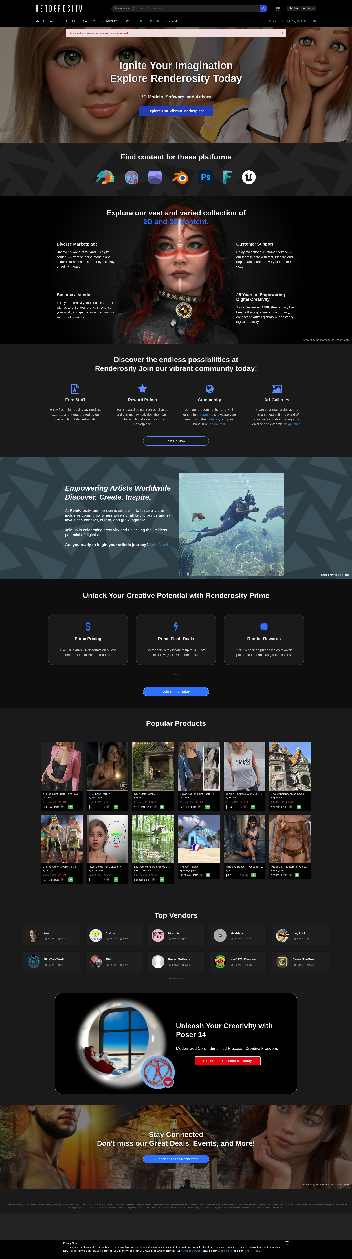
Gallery (89, 21)
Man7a (49, 870)
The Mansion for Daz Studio (288, 793)
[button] (174, 674)
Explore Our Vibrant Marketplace (176, 111)
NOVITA (173, 933)
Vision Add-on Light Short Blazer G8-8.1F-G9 (207, 793)
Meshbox (236, 933)
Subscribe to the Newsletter (176, 1159)
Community (108, 21)
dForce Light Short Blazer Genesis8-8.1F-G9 (69, 793)
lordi (346, 574)
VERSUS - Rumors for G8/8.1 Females (294, 866)
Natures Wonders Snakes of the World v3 (159, 866)
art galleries (291, 424)
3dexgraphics (190, 870)
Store (63, 938)
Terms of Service (190, 1250)
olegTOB (299, 933)
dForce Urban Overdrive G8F (60, 866)
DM (139, 797)
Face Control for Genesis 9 (105, 866)
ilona (231, 870)
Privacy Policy (251, 1250)
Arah (47, 933)
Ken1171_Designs (243, 959)
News (126, 21)
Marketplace (45, 21)
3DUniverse (98, 870)
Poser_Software (179, 959)
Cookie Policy (225, 1250)
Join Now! (159, 544)
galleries (213, 419)
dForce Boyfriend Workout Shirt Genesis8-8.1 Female (257, 793)
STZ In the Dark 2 (99, 793)
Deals (140, 21)
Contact (171, 21)
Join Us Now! (176, 441)
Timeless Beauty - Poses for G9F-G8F (248, 866)
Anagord (278, 870)
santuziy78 (97, 797)
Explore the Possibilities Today (227, 1061)
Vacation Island (189, 866)
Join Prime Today (176, 691)
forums (207, 414)
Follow (50, 938)
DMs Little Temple (145, 793)
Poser (154, 21)
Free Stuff (69, 21)
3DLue (110, 933)
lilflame (49, 797)
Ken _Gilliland (144, 870)
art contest (217, 424)
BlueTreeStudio (54, 959)
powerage (279, 797)
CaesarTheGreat (304, 959)
